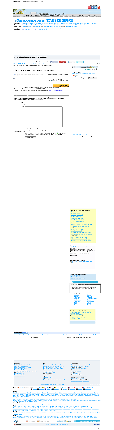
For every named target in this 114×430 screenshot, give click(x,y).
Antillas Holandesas (38, 400)
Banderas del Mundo (19, 376)
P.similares (46, 26)
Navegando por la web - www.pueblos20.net (81, 252)
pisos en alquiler (59, 28)
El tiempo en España (76, 216)
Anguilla (42, 401)
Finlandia (48, 394)
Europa (52, 15)
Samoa (91, 417)
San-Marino (62, 395)
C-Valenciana (77, 297)
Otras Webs (68, 26)
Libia (84, 409)
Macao (80, 417)
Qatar (14, 404)
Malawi (46, 409)
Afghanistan (68, 416)
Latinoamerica (44, 15)
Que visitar (57, 23)
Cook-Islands (93, 412)
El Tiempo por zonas (77, 262)
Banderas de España (19, 374)
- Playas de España (75, 318)
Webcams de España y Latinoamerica (80, 226)
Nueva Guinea (22, 412)
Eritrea (72, 409)
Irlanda (91, 393)
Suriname (32, 399)
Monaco (34, 393)
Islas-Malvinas (22, 401)
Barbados (30, 400)
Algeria (43, 406)
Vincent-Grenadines (54, 399)
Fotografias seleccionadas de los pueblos (81, 240)
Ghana (82, 407)
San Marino (55, 393)
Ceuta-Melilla (77, 301)
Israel (54, 404)
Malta (98, 394)
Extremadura (90, 301)
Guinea (47, 406)
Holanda (61, 394)
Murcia (89, 303)
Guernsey (26, 396)
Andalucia (76, 295)
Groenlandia (27, 395)
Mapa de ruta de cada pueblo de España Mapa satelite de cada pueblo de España (53, 368)
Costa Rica (91, 387)
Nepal (44, 417)
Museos (70, 16)
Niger (30, 409)
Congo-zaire (77, 407)
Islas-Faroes (16, 396)
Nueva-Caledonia (41, 412)
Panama (80, 389)
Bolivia (85, 387)
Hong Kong (20, 416)
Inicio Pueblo (25, 23)
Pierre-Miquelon (64, 399)
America (59, 15)
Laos (88, 417)
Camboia (39, 417)
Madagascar (53, 410)
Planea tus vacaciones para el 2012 (80, 381)
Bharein (45, 404)
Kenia (38, 409)
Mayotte (15, 410)
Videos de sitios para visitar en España (80, 239)
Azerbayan (73, 395)
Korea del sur (80, 416)
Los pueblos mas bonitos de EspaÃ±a (25, 16)
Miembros (95, 334)
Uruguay (65, 389)
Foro (51, 26)
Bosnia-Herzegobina (81, 394)
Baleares (89, 296)
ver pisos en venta (49, 28)
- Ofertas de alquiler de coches (78, 278)
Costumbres (83, 23)
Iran (39, 404)
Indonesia (34, 417)
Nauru (98, 412)
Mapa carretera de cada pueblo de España (53, 366)
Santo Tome (52, 409)
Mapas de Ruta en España (77, 229)
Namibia (52, 407)
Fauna (88, 23)
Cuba (71, 387)
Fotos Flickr (37, 26)
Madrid (75, 303)
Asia (66, 15)
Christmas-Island (69, 417)
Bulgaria (96, 393)
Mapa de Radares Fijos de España (79, 368)
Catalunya (89, 300)
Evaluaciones (80, 334)
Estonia (43, 394)
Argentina (66, 387)
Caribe (88, 15)
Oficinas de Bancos (47, 374)
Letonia (46, 395)
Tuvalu (78, 412)
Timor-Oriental (21, 417)
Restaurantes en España (77, 218)
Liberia (15, 407)
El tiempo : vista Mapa (48, 371)
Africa (95, 15)
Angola (15, 406)
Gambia (66, 407)
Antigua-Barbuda (57, 400)
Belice (27, 399)
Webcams (27, 29)
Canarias (89, 297)
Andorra (94, 394)
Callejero (50, 16)
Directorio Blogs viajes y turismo (79, 376)
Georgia (21, 395)
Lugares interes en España (77, 221)
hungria (66, 394)
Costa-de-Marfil (84, 406)
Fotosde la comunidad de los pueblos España (25, 371)
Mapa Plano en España (76, 231)
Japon (14, 416)
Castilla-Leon (77, 300)
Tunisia (38, 410)
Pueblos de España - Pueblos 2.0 (19, 60)
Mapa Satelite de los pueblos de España (81, 232)
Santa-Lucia (30, 401)
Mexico (35, 387)
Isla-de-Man (90, 395)
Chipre (21, 394)
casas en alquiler (39, 28)
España (37, 15)
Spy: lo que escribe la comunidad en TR (81, 365)
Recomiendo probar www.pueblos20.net (80, 253)
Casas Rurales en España (77, 219)
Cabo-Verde (65, 406)
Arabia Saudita (20, 404)
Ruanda (52, 406)
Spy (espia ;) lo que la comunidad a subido (81, 224)
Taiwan (42, 416)
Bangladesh (36, 416)
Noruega (39, 393)
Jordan (35, 404)
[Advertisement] (57, 42)
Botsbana (20, 406)
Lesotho (72, 406)
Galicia (75, 302)
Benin (80, 409)
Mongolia (56, 416)
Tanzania (27, 407)
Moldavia (96, 395)
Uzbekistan (62, 416)
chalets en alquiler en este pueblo (83, 28)
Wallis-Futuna (73, 412)
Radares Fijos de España (77, 215)
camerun (25, 406)
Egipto (41, 409)
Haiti (99, 400)
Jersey (21, 396)
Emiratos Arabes (29, 404)
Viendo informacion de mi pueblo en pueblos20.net (82, 250)
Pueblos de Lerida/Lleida (30, 64)
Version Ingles (31, 421)
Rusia (41, 395)
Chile (40, 387)
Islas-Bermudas (66, 400)
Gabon (61, 407)
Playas (75, 16)
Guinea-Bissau (66, 409)
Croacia (26, 394)
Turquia (37, 395)
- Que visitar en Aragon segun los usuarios (80, 312)
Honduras (41, 389)
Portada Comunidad (24, 334)
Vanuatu (83, 412)
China (51, 416)
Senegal (34, 406)
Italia (88, 393)
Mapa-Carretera (52, 25)
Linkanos (74, 26)
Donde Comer (33, 23)
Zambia (93, 407)
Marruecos (87, 407)
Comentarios (66, 334)
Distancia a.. (68, 25)
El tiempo (41, 16)
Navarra (76, 305)
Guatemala (72, 389)
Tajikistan (62, 417)
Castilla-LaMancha (92, 298)
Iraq (42, 404)
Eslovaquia (37, 394)
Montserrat (36, 401)
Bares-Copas (76, 23)
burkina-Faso (58, 406)
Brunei (68, 404)
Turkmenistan (49, 417)
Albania (70, 393)
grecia (56, 394)
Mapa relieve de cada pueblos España (52, 365)
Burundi (77, 409)
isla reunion (33, 410)
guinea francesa (45, 410)
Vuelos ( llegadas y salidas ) (78, 378)
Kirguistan (56, 417)
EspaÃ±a (22, 387)
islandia (79, 395)
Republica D (78, 387)
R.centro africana (23, 409)
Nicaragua (49, 389)
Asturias (76, 296)
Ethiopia (71, 407)
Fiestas (70, 23)
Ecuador (35, 389)
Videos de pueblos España (20, 368)
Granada (73, 400)
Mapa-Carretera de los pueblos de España (81, 234)
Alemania (65, 393)
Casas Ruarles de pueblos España (22, 367)
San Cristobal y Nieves (91, 400)
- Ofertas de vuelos (75, 275)
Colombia (46, 387)
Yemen (40, 407)
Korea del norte (88, 416)
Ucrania (89, 394)
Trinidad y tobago (48, 400)
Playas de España (75, 211)
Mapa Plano (31, 25)
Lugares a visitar (60, 16)
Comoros (88, 409)
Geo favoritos (64, 23)
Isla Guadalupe (72, 399)
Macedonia (51, 395)
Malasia (94, 416)
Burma (75, 417)
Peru (52, 387)
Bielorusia (15, 395)
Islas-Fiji (16, 414)
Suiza (60, 393)
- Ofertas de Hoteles (75, 277)
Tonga (20, 414)
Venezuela (58, 387)
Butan (31, 416)
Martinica (16, 401)
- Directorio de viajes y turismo (77, 317)
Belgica (78, 393)
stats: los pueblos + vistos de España (80, 366)
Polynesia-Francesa (31, 412)
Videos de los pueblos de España (79, 237)
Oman (64, 404)
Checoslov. (16, 394)
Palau (87, 412)
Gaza (60, 404)
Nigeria (34, 409)
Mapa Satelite (44, 25)
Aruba (46, 399)
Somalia (39, 406)
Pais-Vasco (90, 305)
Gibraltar (84, 395)
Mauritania (16, 409)
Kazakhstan (16, 393)
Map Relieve (76, 25)
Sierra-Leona (21, 407)
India (95, 417)
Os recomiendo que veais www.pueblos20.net (81, 249)
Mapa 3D (24, 25)
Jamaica (19, 400)
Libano (50, 404)
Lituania (29, 393)
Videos (24, 26)
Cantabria (76, 298)
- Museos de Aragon (75, 313)
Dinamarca (31, 394)
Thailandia (26, 416)
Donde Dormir (41, 23)
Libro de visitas (57, 26)
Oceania (73, 15)
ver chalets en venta (69, 28)
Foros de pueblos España (20, 370)
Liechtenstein (23, 393)
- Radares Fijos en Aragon (76, 314)
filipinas (74, 416)
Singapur (47, 416)
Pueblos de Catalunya (42, 64)
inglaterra (83, 393)
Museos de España (75, 213)
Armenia (68, 395)
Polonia (33, 395)
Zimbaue (57, 407)
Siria (57, 404)
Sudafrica (77, 406)
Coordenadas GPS (42, 29)
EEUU (14, 399)
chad (29, 406)
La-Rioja (89, 302)
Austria (74, 393)
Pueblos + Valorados (47, 334)
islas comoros (95, 409)
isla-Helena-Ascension (23, 410)
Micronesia (58, 412)
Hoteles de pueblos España (21, 366)
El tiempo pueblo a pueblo (49, 372)
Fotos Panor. (30, 26)
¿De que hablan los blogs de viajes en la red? (54, 379)
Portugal (44, 393)
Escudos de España (19, 373)
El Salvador (88, 389)
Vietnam (15, 417)
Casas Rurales (49, 23)
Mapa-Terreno (60, 25)
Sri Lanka (28, 417)
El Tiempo (94, 23)
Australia (15, 412)
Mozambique (46, 407)
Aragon (89, 295)
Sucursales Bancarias (94, 16)
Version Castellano (44, 421)
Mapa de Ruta (83, 25)
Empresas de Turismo (48, 377)
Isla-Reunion (58, 409)
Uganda (32, 407)
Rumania (49, 393)
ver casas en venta (29, 28)
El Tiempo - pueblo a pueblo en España (82, 261)
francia (52, 394)
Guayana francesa (40, 399)
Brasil (24, 399)
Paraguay (56, 389)
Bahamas (24, 400)
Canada (19, 399)
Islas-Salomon (65, 412)
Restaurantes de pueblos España (22, 365)
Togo (36, 407)
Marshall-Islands (51, 412)
